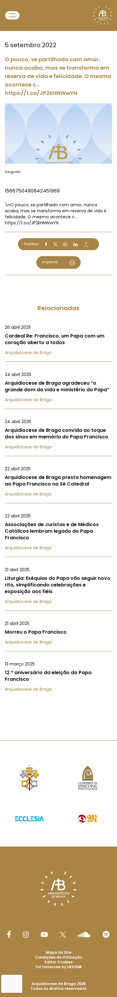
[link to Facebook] (9, 934)
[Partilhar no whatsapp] (65, 244)
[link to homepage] (102, 15)
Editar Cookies (59, 962)
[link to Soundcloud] (84, 934)
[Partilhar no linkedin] (76, 244)
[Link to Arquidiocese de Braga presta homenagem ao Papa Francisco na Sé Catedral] (58, 481)
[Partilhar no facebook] (46, 244)
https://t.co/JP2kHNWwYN (31, 223)
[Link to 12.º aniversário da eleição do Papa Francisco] (58, 676)
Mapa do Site (58, 952)
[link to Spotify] (106, 934)
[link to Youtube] (44, 934)
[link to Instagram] (26, 935)
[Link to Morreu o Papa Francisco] (58, 632)
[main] (58, 358)
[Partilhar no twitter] (55, 244)
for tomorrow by (58, 966)
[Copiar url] (86, 244)
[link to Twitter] (63, 934)
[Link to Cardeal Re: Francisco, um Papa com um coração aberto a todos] (58, 340)
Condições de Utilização (58, 957)
